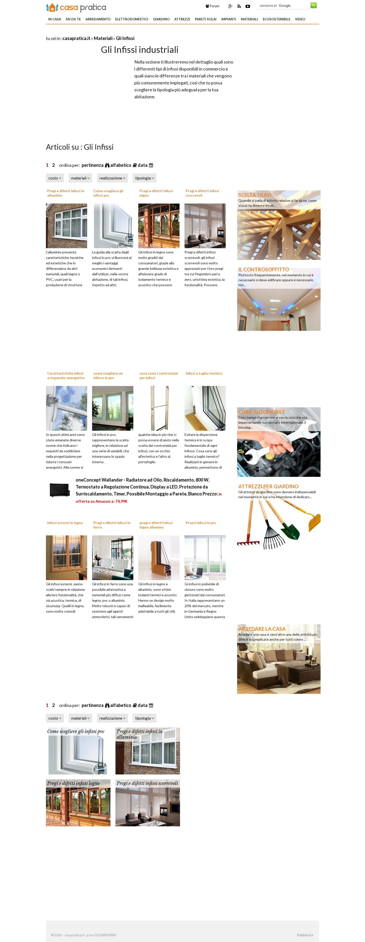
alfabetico (121, 165)
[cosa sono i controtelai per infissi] (160, 407)
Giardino (161, 19)
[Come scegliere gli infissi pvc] (114, 225)
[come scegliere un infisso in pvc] (114, 407)
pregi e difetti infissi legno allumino (156, 525)
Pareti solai (206, 19)
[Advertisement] (104, 32)
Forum (214, 6)
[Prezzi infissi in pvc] (206, 557)
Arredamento (97, 19)
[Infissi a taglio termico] (206, 407)
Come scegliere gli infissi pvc (108, 193)
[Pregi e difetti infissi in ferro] (114, 557)
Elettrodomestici (131, 19)
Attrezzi (182, 19)
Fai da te (73, 19)
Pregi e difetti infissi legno (73, 783)
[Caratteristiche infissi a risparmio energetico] (68, 407)
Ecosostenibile (276, 19)
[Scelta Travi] (279, 224)
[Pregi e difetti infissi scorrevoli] (206, 225)
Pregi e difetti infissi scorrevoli (147, 783)
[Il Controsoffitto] (279, 299)
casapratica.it (76, 38)
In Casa (54, 19)
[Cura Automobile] (279, 441)
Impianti (228, 19)
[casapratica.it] (76, 7)
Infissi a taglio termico (204, 373)
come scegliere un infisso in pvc (108, 375)
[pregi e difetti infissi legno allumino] (160, 557)
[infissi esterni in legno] (68, 557)
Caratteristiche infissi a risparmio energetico (66, 375)
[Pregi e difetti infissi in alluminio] (68, 225)
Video (300, 19)
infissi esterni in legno (65, 523)
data (143, 165)
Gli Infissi (125, 38)
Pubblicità (305, 935)
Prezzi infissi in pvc (201, 523)
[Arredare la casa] (279, 658)
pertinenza (93, 165)
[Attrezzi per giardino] (279, 516)
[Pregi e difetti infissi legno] (160, 225)
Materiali (249, 19)
